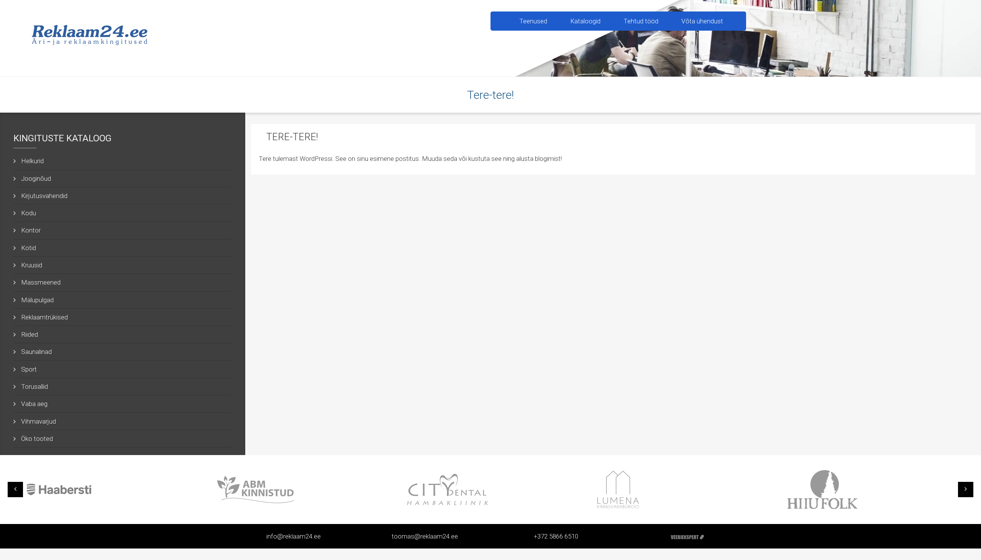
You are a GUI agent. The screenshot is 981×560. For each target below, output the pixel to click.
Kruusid (31, 265)
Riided (29, 334)
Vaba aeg (34, 404)
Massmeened (41, 282)
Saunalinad (36, 351)
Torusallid (34, 386)
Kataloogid (585, 21)
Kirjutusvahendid (44, 196)
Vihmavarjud (38, 421)
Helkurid (32, 161)
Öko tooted (37, 438)
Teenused (533, 21)
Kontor (31, 230)
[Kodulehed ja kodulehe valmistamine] (687, 536)
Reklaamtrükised (44, 317)
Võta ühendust (702, 21)
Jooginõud (36, 178)
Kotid (28, 248)
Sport (29, 369)
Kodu (28, 213)
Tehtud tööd (640, 21)
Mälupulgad (37, 300)
